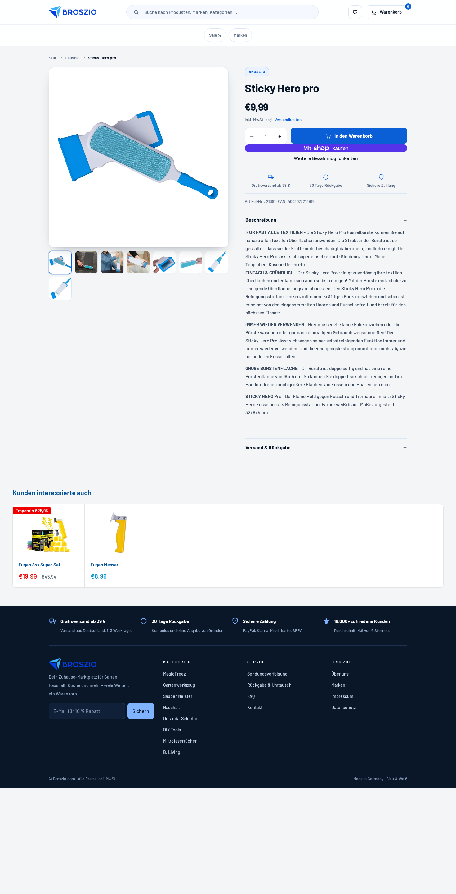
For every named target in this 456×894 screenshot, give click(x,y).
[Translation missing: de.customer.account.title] (355, 12)
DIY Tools (172, 729)
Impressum (342, 696)
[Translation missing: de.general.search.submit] (136, 12)
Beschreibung (260, 219)
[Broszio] (72, 12)
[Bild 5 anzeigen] (164, 262)
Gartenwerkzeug (179, 685)
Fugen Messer (104, 564)
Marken (240, 35)
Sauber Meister (177, 696)
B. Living (171, 752)
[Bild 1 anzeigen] (60, 262)
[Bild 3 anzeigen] (112, 262)
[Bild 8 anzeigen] (60, 288)
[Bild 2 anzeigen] (86, 262)
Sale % (215, 35)
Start (53, 57)
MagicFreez (174, 673)
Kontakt (254, 707)
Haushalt (73, 57)
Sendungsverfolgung (267, 673)
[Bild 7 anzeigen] (216, 262)
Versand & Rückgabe (268, 447)
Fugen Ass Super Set (39, 564)
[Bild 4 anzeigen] (138, 262)
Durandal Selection (181, 718)
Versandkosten (288, 119)
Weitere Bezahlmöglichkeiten (326, 158)
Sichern (140, 711)
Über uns (340, 673)
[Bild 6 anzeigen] (190, 262)
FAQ (251, 696)
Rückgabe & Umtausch (269, 685)
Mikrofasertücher (180, 741)
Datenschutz (343, 707)
